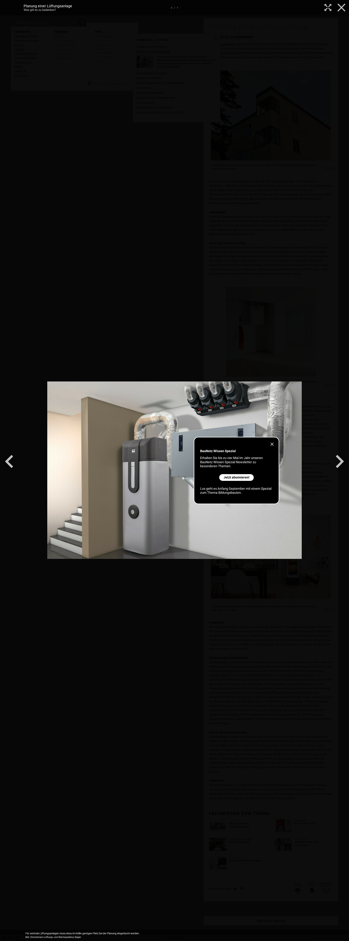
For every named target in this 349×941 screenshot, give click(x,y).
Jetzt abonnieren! (236, 477)
